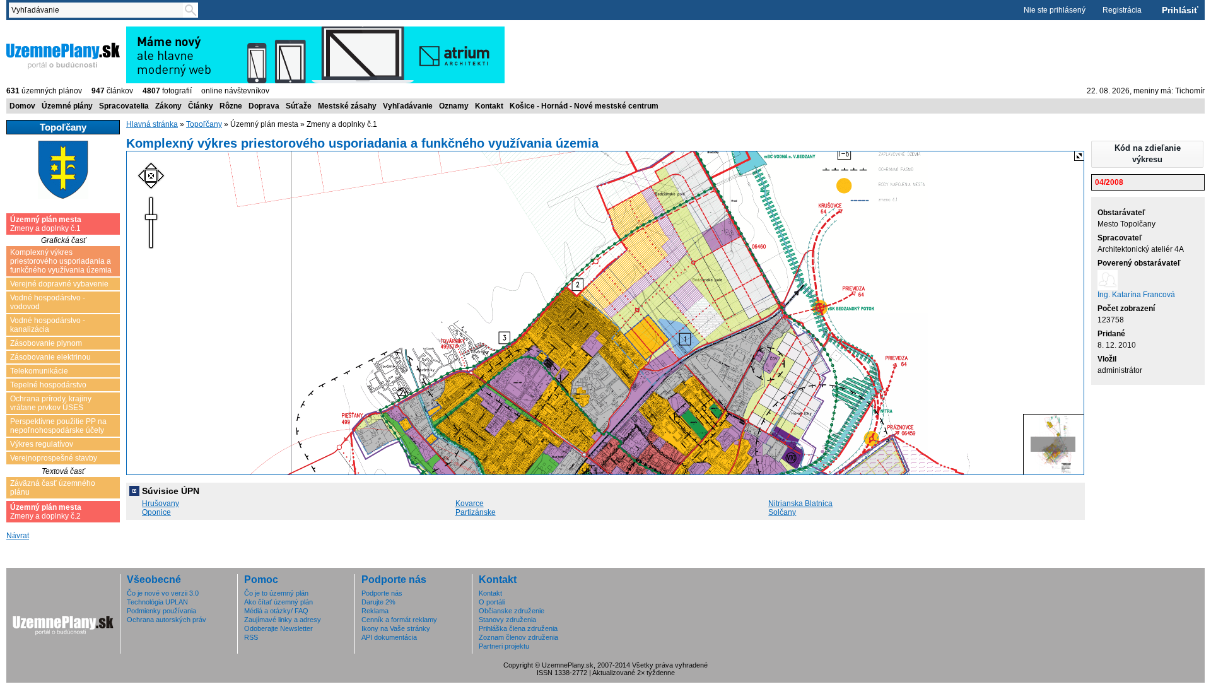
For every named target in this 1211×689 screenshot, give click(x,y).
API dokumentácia (389, 637)
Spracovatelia (124, 106)
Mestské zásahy (347, 106)
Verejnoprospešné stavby (53, 458)
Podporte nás (381, 593)
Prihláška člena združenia (518, 628)
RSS (251, 637)
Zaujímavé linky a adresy (282, 619)
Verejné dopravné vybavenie (59, 284)
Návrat (17, 535)
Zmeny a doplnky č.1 (45, 224)
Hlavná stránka (152, 124)
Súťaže (299, 106)
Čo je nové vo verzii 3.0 (163, 593)
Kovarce (469, 503)
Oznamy (454, 106)
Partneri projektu (504, 646)
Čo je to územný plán (276, 593)
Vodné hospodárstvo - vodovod (47, 302)
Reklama (375, 611)
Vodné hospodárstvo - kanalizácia (47, 325)
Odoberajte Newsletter (278, 628)
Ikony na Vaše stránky (395, 628)
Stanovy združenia (507, 619)
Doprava (264, 106)
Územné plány (67, 106)
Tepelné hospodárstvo (48, 384)
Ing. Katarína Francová (1136, 294)
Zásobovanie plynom (46, 343)
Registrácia (1122, 10)
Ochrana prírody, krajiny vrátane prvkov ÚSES (50, 403)
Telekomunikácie (39, 371)
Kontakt (489, 106)
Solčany (782, 512)
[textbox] (98, 10)
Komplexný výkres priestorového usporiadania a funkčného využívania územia (61, 261)
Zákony (168, 106)
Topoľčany (204, 124)
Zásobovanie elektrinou (50, 357)
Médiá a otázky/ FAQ (276, 611)
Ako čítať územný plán (278, 602)
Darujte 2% (378, 602)
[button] (1147, 154)
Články (200, 106)
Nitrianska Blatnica (800, 503)
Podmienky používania (161, 611)
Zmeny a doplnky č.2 (45, 512)
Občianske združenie (511, 611)
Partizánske (475, 512)
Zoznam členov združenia (518, 637)
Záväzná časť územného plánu (52, 488)
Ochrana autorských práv (166, 619)
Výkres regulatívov (41, 444)
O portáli (492, 602)
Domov (22, 106)
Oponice (156, 512)
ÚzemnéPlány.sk (36, 30)
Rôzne (230, 106)
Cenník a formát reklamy (399, 619)
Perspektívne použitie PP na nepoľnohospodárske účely (58, 426)
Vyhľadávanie (408, 106)
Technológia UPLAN (157, 602)
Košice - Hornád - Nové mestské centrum (584, 106)
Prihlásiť (1180, 10)
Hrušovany (160, 503)
